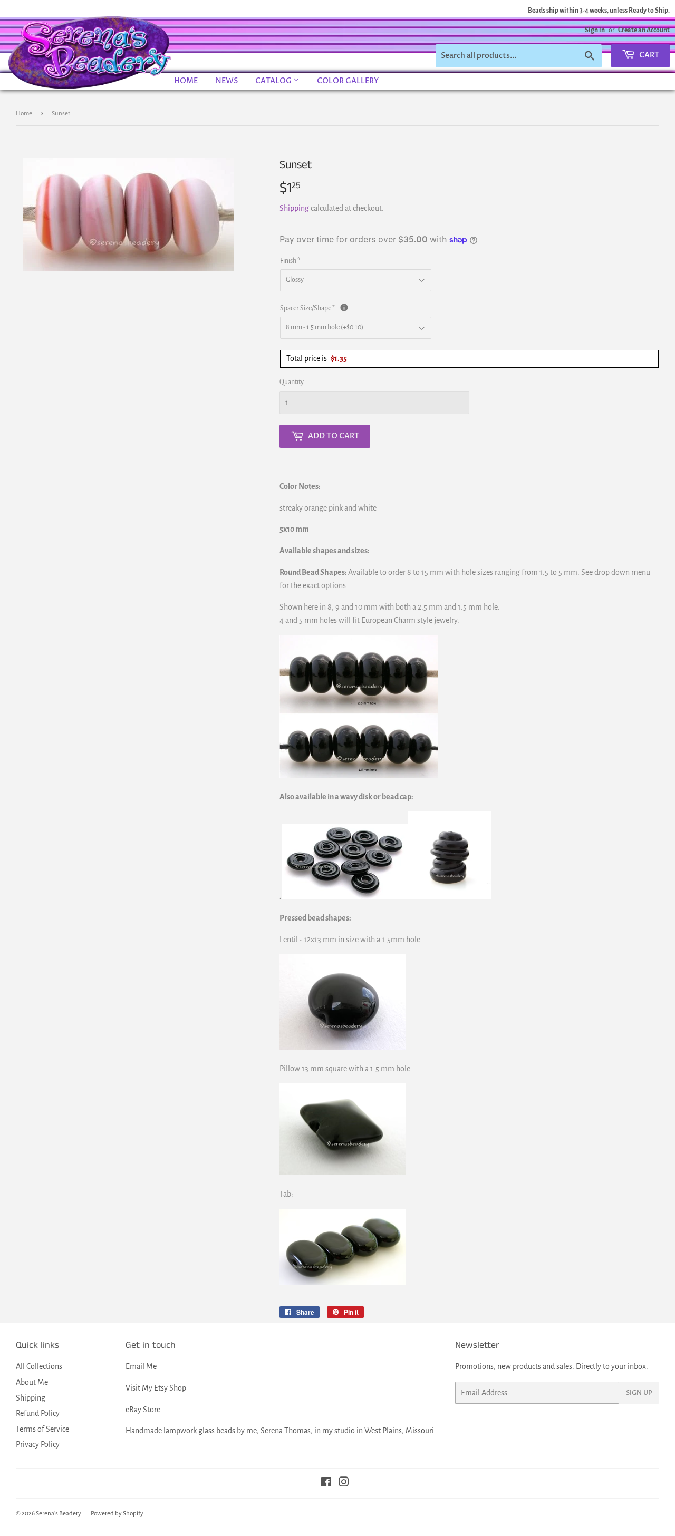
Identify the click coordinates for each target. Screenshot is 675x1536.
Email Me (141, 1366)
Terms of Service (42, 1429)
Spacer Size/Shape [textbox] (380, 307)
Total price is (316, 358)
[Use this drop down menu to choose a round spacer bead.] (344, 307)
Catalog (274, 81)
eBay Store (143, 1409)
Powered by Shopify (117, 1513)
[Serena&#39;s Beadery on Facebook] (326, 1483)
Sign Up (639, 1392)
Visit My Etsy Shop (156, 1388)
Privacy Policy (38, 1444)
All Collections (39, 1366)
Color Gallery (348, 81)
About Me (32, 1382)
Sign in (595, 30)
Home (186, 81)
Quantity (291, 382)
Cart (648, 55)
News (226, 81)
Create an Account (644, 30)
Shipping (294, 208)
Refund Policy (38, 1413)
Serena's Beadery (90, 52)
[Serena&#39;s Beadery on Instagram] (344, 1483)
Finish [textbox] (290, 261)
